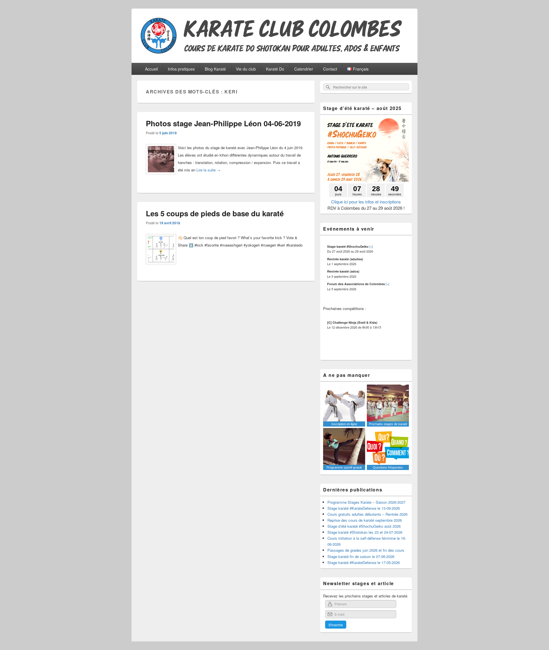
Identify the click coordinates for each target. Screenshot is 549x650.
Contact (330, 69)
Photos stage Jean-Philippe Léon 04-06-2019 (223, 123)
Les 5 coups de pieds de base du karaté (215, 213)
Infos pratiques (181, 69)
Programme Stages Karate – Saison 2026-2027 (366, 502)
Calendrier (303, 69)
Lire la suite (208, 170)
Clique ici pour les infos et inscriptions (366, 202)
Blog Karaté (215, 69)
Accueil (151, 69)
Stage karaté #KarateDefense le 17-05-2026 (363, 562)
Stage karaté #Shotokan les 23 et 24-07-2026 (364, 532)
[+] (371, 246)
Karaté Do (275, 69)
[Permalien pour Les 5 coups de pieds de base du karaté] (161, 266)
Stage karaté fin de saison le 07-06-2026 (360, 556)
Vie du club (246, 69)
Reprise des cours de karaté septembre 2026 (364, 520)
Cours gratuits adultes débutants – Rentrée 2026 (367, 514)
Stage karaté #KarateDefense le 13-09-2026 (363, 508)
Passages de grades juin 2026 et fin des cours (365, 550)
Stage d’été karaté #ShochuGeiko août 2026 (364, 526)
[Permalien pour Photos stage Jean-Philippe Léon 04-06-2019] (161, 176)
